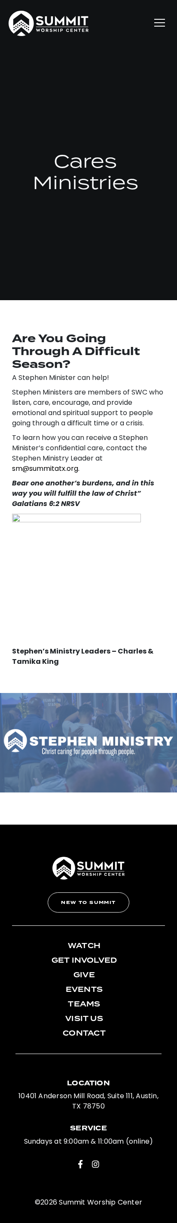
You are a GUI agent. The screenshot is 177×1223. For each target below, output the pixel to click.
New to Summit (88, 902)
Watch (84, 946)
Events (84, 989)
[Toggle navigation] (159, 23)
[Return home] (48, 23)
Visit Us (84, 1018)
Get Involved (84, 960)
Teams (84, 1004)
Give (84, 975)
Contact (84, 1033)
